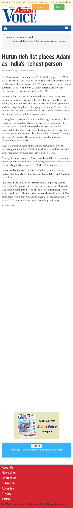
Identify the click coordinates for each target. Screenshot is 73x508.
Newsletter (9, 472)
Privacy (6, 494)
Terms (6, 499)
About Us (7, 467)
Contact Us (9, 478)
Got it (59, 7)
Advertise (8, 488)
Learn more (41, 7)
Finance (5, 205)
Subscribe (8, 483)
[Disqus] (36, 264)
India (13, 205)
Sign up (37, 445)
